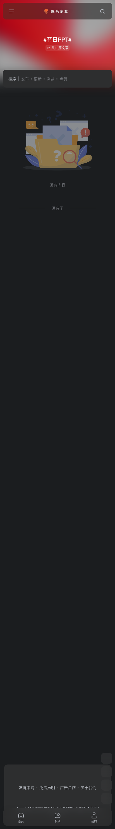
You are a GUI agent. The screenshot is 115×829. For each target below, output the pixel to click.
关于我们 (88, 787)
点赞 (63, 78)
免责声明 (47, 787)
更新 (38, 78)
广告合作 (68, 787)
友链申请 (26, 787)
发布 (25, 78)
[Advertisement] (57, 472)
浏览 (50, 78)
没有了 (57, 208)
